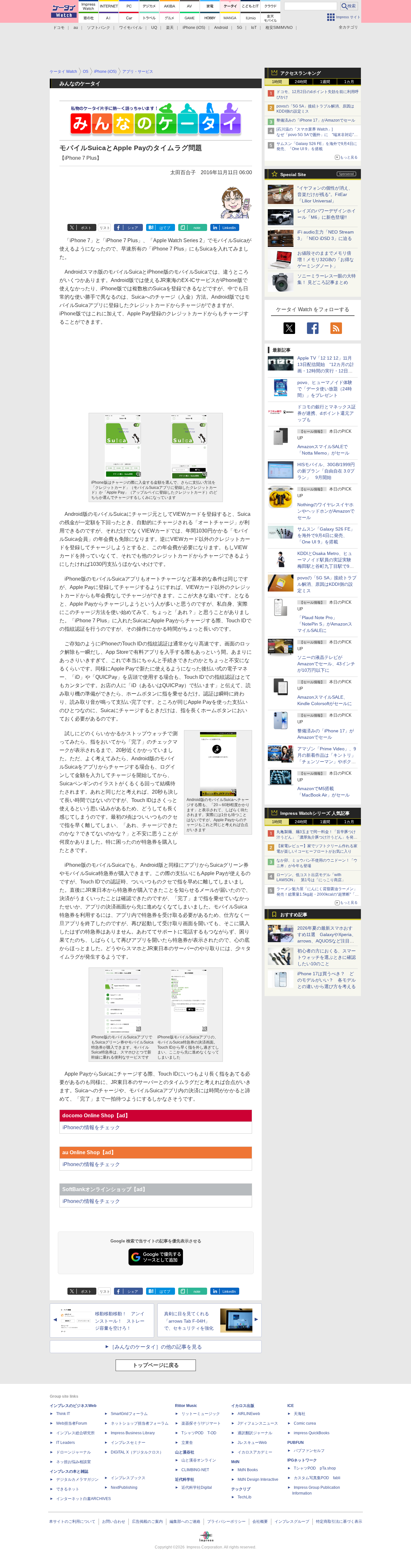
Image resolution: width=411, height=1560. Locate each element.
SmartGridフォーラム (129, 1413)
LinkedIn (229, 228)
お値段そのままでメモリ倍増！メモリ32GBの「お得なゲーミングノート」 (325, 260)
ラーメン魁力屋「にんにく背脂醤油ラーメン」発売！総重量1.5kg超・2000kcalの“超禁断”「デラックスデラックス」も (317, 894)
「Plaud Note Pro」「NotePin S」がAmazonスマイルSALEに (324, 624)
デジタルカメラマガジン (77, 1479)
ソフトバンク (98, 27)
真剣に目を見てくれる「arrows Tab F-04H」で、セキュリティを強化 (189, 1321)
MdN (235, 1462)
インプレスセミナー (128, 1442)
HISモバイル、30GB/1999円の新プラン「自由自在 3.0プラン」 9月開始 (326, 471)
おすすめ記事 (293, 914)
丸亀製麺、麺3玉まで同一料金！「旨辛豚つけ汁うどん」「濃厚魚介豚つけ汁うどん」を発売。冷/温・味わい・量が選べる (316, 837)
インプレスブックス (128, 1478)
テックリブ (240, 1489)
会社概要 (260, 1521)
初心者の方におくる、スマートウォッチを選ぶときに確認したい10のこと (326, 957)
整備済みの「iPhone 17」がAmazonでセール (315, 120)
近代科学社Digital (196, 1487)
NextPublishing (124, 1487)
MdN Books (248, 1470)
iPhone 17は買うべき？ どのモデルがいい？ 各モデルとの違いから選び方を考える (326, 980)
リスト (105, 228)
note (197, 228)
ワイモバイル (130, 27)
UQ (154, 27)
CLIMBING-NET (195, 1470)
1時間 (277, 82)
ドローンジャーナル (73, 1452)
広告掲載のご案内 (147, 1521)
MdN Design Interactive (258, 1479)
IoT (254, 27)
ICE (290, 1405)
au (76, 27)
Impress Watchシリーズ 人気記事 (315, 813)
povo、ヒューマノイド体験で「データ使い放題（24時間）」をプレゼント (324, 389)
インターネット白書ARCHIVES (83, 1498)
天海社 (299, 1413)
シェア (132, 228)
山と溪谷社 (184, 1452)
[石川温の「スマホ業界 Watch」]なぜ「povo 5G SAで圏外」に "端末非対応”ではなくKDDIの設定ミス (317, 134)
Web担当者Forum (71, 1423)
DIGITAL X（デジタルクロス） (137, 1452)
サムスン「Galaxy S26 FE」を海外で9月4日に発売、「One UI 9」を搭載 (326, 535)
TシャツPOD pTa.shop (315, 1468)
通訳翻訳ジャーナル (255, 1433)
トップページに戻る (156, 1365)
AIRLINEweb (249, 1413)
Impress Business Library (133, 1433)
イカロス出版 (242, 1405)
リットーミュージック (200, 1413)
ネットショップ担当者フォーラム (140, 1423)
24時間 (301, 82)
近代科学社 (184, 1479)
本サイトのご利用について (72, 1521)
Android (221, 27)
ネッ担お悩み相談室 (73, 1462)
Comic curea (305, 1423)
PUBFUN (295, 1442)
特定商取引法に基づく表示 (339, 1521)
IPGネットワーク (302, 1460)
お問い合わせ (113, 1521)
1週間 (325, 82)
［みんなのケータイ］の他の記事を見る (155, 1347)
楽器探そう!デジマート (201, 1423)
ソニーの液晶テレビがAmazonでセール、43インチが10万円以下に (326, 664)
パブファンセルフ (309, 1450)
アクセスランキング (300, 73)
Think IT (63, 1413)
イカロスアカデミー (255, 1452)
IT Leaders (65, 1442)
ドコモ (59, 27)
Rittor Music (186, 1405)
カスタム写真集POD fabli (317, 1478)
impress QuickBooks (311, 1433)
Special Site (293, 174)
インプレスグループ (292, 1521)
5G (239, 27)
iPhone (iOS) (194, 27)
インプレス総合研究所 (75, 1433)
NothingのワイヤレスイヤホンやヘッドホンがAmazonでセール (325, 511)
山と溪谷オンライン (198, 1460)
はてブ (165, 228)
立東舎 (187, 1442)
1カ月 (349, 82)
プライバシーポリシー (226, 1521)
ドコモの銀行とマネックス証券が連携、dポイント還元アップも (326, 413)
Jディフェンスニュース (258, 1423)
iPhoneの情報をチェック (91, 1127)
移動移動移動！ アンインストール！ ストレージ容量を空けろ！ (119, 1321)
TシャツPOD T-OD (198, 1433)
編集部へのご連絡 (185, 1521)
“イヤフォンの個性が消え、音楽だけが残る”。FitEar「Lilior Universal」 (325, 194)
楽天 (170, 27)
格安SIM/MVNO (279, 27)
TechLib (244, 1497)
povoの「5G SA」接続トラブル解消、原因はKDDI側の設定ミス (326, 584)
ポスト (86, 228)
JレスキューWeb (252, 1442)
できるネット (67, 1489)
